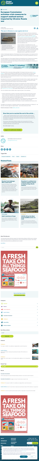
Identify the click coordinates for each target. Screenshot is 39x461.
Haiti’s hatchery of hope (9, 216)
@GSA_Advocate (16, 107)
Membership (4, 440)
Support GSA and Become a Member (13, 130)
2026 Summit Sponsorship (19, 295)
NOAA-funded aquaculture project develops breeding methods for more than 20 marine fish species (17, 375)
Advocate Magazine (13, 439)
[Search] (37, 247)
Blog (12, 446)
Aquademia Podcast (14, 443)
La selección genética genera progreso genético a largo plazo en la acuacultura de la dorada (20, 390)
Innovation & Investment (5, 373)
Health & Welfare (4, 350)
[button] (34, 28)
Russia (18, 156)
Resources (3, 443)
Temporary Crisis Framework (7, 88)
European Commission (6, 156)
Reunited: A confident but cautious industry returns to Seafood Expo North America (28, 183)
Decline (32, 456)
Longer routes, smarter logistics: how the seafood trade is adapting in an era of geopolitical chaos (15, 358)
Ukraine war (23, 156)
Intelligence (3, 344)
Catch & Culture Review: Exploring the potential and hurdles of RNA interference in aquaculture (14, 352)
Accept (24, 456)
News (13, 156)
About (2, 438)
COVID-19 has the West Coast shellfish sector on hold (28, 217)
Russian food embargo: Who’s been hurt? (8, 181)
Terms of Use (21, 459)
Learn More (3, 243)
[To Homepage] (7, 3)
